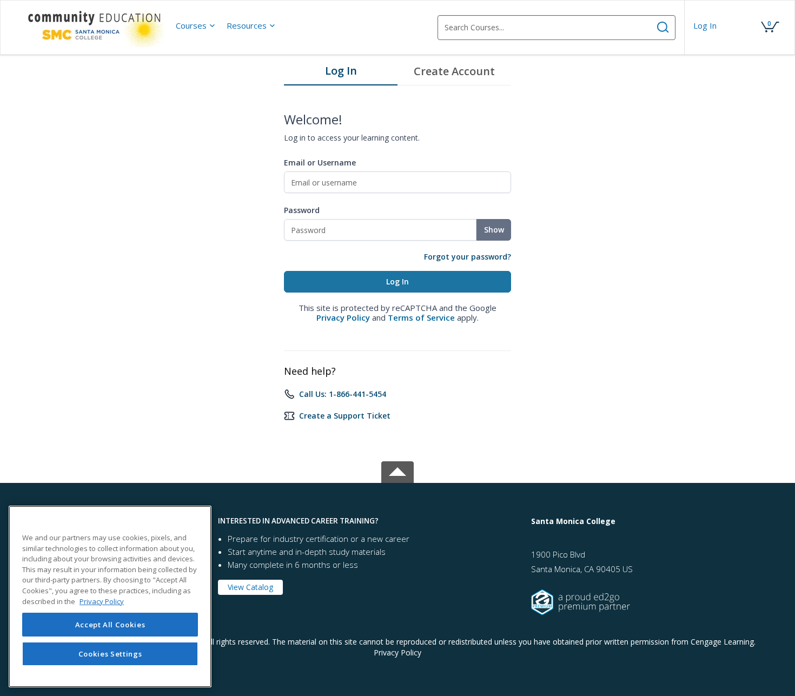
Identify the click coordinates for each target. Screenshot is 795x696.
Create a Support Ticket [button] (344, 415)
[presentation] (195, 25)
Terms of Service (421, 317)
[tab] (341, 73)
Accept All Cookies (110, 624)
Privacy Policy (343, 317)
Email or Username (320, 162)
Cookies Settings (110, 654)
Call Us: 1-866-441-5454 (342, 394)
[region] (110, 596)
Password (302, 210)
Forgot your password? (467, 256)
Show (494, 229)
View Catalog (250, 587)
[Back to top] (397, 470)
